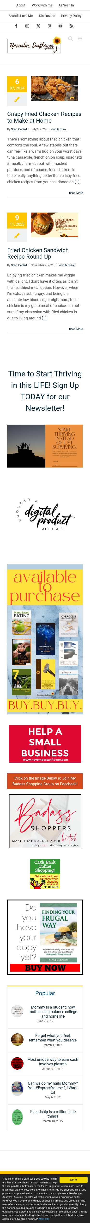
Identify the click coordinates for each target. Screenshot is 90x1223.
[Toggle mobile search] (70, 38)
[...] (77, 182)
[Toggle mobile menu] (80, 38)
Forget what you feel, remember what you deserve (53, 1037)
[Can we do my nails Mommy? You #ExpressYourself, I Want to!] (17, 1084)
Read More (76, 193)
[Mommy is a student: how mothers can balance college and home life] (17, 1008)
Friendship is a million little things (53, 1114)
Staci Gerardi (19, 129)
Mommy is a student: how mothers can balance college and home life (53, 1012)
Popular (45, 993)
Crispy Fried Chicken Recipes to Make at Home (44, 117)
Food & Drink (58, 129)
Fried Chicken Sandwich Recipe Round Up (38, 253)
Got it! (73, 1179)
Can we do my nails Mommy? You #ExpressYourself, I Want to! (53, 1088)
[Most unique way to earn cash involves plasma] (17, 1060)
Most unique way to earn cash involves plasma (52, 1061)
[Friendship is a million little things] (17, 1112)
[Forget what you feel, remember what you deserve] (17, 1036)
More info (44, 1219)
